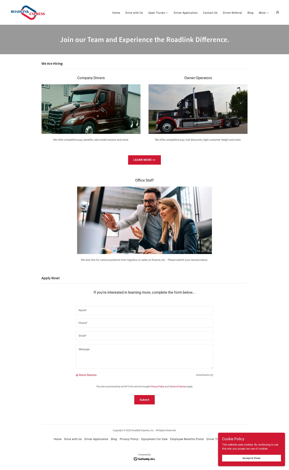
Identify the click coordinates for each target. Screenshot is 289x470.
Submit (144, 399)
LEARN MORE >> (144, 159)
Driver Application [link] (186, 12)
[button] (158, 13)
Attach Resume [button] (88, 375)
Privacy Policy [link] (157, 386)
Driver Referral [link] (232, 12)
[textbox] (144, 310)
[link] (27, 12)
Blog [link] (251, 12)
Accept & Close (251, 458)
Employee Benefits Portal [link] (187, 439)
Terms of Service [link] (177, 386)
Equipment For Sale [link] (154, 439)
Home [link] (116, 12)
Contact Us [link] (210, 12)
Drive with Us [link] (134, 12)
